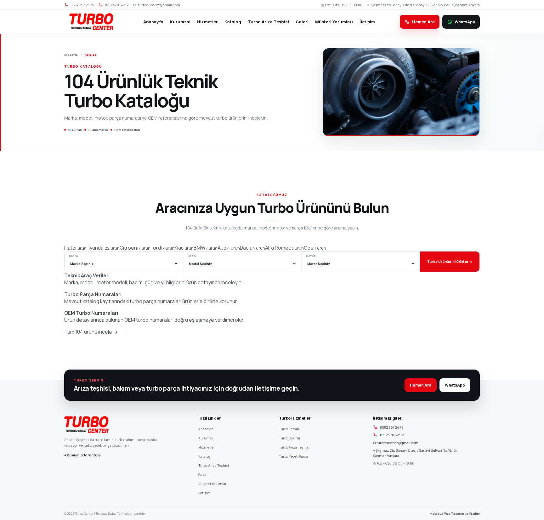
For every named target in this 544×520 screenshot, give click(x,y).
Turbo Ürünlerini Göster (449, 261)
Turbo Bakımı (289, 438)
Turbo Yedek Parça (293, 456)
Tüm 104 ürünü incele (91, 331)
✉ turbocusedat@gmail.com (395, 442)
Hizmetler (207, 22)
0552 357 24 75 (391, 427)
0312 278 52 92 (392, 434)
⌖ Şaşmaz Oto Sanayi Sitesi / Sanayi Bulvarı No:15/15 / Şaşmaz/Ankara (415, 453)
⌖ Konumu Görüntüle (82, 455)
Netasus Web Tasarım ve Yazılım (455, 514)
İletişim (367, 22)
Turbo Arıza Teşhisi (268, 22)
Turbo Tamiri (289, 429)
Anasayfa (153, 22)
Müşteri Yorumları (334, 22)
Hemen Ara (420, 385)
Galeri (302, 22)
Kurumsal (180, 22)
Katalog (232, 22)
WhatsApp (455, 385)
